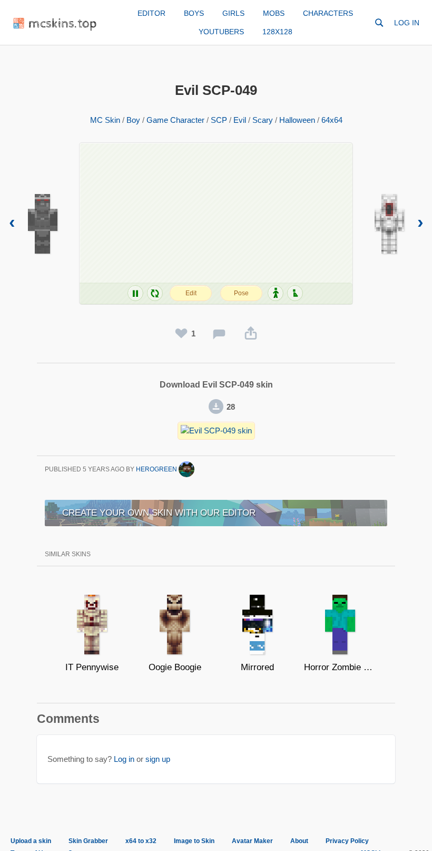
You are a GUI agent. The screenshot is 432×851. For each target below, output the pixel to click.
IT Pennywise (92, 667)
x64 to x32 (140, 841)
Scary (262, 119)
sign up (157, 759)
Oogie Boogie (175, 667)
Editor (151, 13)
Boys (194, 13)
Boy (133, 119)
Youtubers (221, 31)
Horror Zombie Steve (340, 667)
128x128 (277, 31)
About (299, 841)
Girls (233, 13)
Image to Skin (194, 841)
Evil (239, 119)
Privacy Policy (347, 841)
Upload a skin (31, 841)
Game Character (175, 119)
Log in (406, 22)
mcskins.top (62, 24)
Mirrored (257, 667)
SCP (219, 119)
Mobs (273, 13)
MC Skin (105, 119)
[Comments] (219, 334)
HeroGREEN (157, 469)
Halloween (297, 119)
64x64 (331, 119)
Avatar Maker (252, 841)
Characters (328, 13)
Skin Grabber (88, 841)
